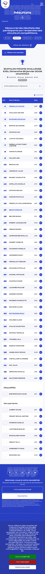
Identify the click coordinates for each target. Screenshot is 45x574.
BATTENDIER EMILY (16, 313)
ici (23, 506)
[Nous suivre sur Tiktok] (29, 472)
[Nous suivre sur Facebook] (9, 472)
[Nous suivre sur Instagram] (22, 472)
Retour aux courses (15, 52)
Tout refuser (22, 562)
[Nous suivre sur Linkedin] (35, 472)
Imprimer (39, 95)
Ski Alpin (8, 38)
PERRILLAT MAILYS (16, 106)
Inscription (22, 496)
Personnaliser (22, 567)
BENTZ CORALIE (15, 210)
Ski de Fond (27, 38)
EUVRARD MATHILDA (17, 119)
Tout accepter (22, 556)
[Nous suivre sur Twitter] (16, 472)
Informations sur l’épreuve (15, 86)
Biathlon (17, 38)
